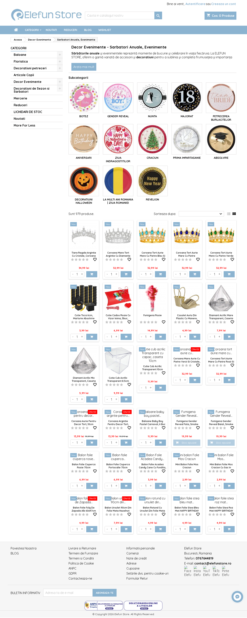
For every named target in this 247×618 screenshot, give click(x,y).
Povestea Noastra (23, 548)
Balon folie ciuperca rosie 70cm (84, 466)
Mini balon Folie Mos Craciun (186, 466)
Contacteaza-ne (80, 578)
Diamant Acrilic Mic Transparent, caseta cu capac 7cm (84, 380)
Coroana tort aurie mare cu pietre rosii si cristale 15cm (221, 361)
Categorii (32, 30)
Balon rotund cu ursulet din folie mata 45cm (152, 510)
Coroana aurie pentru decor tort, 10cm (83, 423)
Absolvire (221, 158)
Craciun (152, 158)
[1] (72, 259)
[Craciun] (152, 139)
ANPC (72, 568)
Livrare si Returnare (82, 548)
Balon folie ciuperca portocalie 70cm (118, 466)
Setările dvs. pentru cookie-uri (147, 573)
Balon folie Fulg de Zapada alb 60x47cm (84, 509)
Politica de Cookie (81, 563)
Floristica (21, 61)
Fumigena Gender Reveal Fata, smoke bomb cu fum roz (186, 424)
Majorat (187, 116)
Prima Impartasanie (187, 158)
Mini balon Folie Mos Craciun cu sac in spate (221, 467)
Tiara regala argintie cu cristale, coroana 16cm (84, 255)
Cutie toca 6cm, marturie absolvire (84, 317)
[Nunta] (152, 97)
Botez (83, 116)
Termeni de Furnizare (83, 553)
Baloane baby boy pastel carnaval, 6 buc (152, 423)
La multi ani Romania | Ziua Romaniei (118, 201)
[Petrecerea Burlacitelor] (221, 97)
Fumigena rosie (152, 315)
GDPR (72, 573)
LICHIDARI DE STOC (28, 112)
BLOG (15, 553)
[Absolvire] (221, 139)
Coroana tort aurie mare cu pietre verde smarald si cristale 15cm (221, 257)
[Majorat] (187, 97)
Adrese (131, 563)
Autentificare (195, 4)
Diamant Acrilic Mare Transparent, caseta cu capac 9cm (221, 318)
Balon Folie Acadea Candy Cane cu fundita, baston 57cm (152, 467)
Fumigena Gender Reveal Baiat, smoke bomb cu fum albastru (221, 424)
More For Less (24, 125)
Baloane (20, 55)
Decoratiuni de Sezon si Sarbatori (31, 90)
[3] (79, 259)
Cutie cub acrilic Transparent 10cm (152, 368)
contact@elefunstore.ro (212, 563)
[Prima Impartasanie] (187, 139)
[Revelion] (152, 181)
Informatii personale (140, 548)
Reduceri (70, 30)
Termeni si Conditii (81, 558)
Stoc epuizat (189, 442)
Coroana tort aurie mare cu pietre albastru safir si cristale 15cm (187, 257)
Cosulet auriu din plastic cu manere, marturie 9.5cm (186, 318)
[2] (76, 259)
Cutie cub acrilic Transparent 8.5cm (118, 379)
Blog (87, 30)
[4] (83, 259)
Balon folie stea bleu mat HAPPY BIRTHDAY (187, 509)
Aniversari (84, 158)
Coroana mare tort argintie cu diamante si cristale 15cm (118, 255)
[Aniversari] (84, 139)
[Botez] (84, 97)
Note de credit (136, 558)
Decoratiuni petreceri (30, 68)
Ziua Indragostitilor (118, 159)
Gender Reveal (118, 116)
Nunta (152, 116)
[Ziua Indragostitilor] (118, 139)
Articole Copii (24, 75)
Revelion (152, 199)
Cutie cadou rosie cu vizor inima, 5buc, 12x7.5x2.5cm (118, 318)
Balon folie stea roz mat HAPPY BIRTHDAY (221, 509)
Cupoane (133, 568)
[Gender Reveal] (118, 97)
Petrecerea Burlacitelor (221, 118)
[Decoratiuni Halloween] (84, 181)
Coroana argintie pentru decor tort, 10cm (118, 424)
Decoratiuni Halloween (84, 201)
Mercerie (20, 98)
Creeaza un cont (223, 4)
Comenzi (132, 553)
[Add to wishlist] (95, 259)
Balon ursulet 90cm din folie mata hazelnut (118, 509)
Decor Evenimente (27, 82)
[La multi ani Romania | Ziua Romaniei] (118, 181)
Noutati (51, 30)
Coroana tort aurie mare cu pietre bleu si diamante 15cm (152, 255)
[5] (87, 259)
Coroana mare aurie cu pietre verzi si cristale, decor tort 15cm (186, 361)
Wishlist (104, 30)
